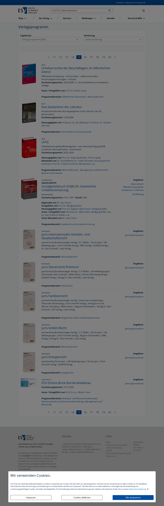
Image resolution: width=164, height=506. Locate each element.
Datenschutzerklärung (137, 489)
